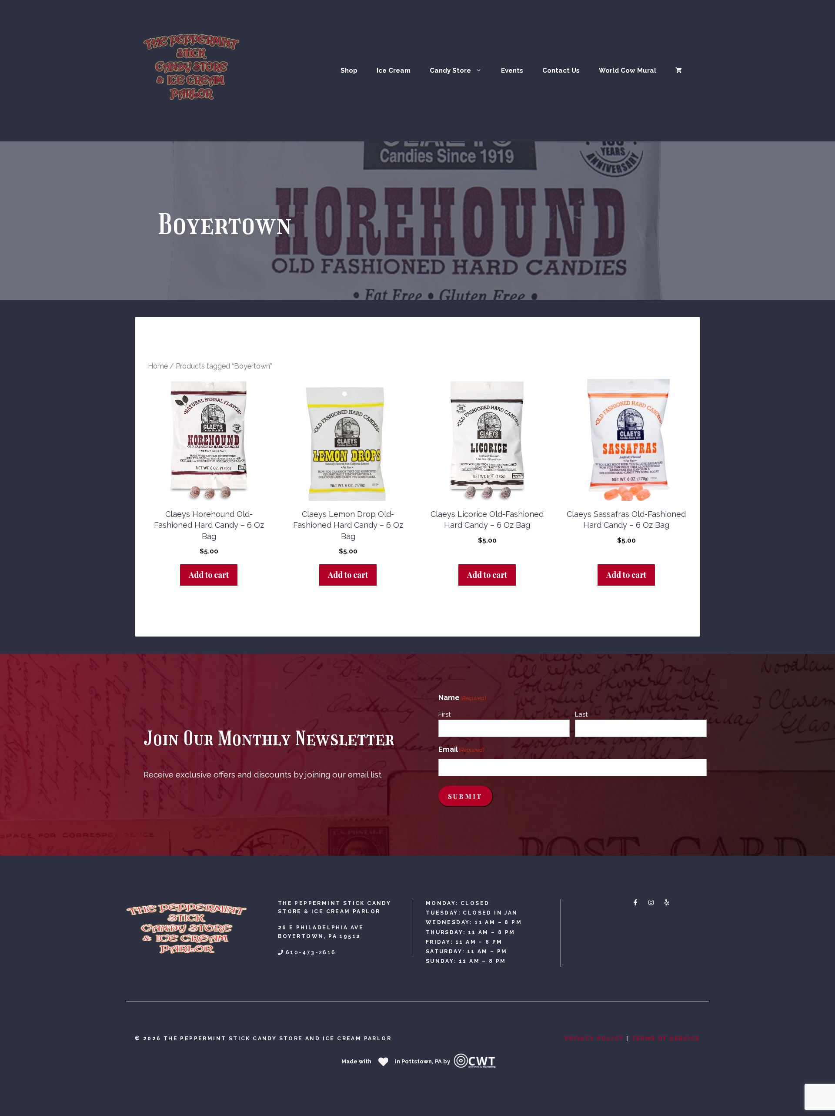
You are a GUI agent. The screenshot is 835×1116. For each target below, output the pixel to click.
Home (158, 366)
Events (512, 70)
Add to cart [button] (209, 575)
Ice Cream (394, 70)
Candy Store (450, 70)
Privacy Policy (594, 1039)
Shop (349, 70)
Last (581, 714)
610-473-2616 (311, 952)
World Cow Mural (627, 70)
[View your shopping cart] (678, 70)
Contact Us (561, 70)
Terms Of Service (665, 1039)
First (444, 714)
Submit (465, 796)
